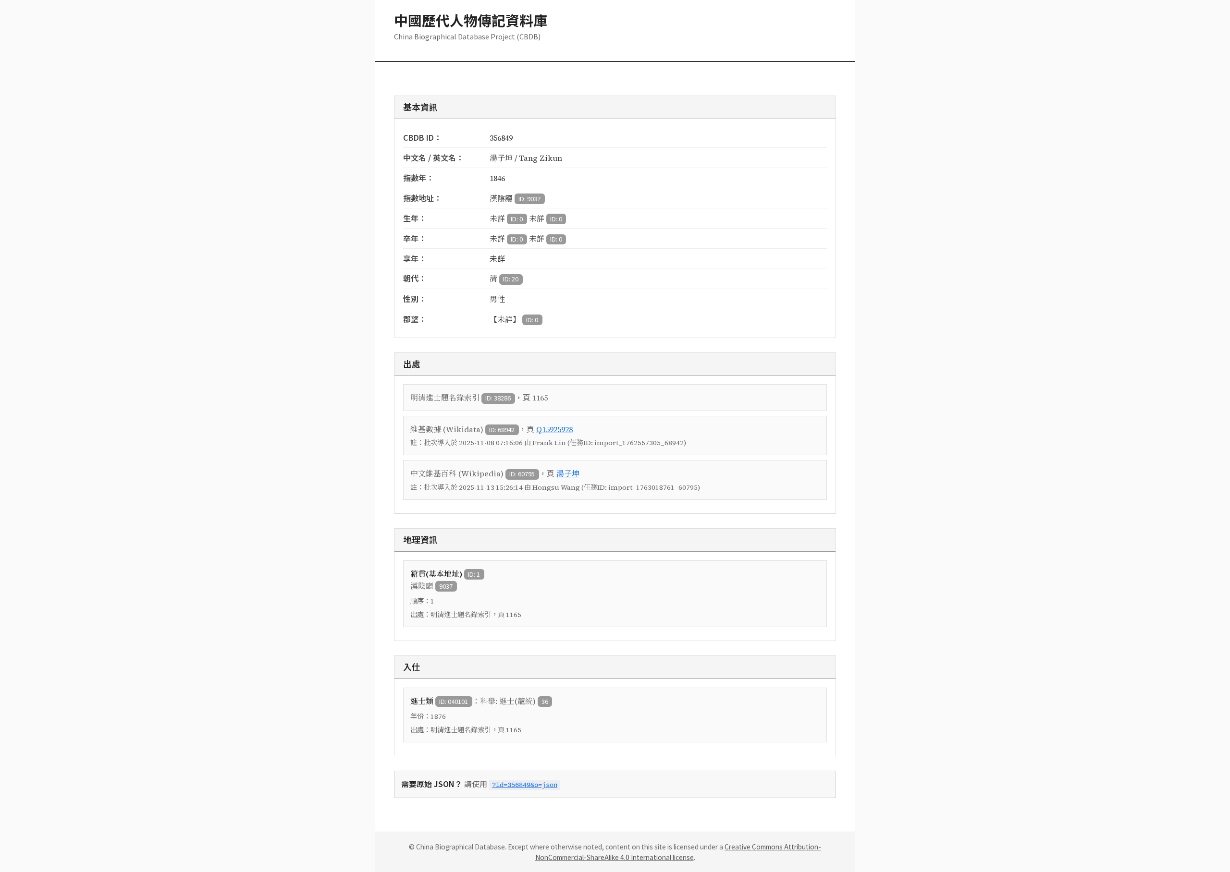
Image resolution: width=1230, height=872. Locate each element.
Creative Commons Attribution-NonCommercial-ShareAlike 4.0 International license (678, 852)
